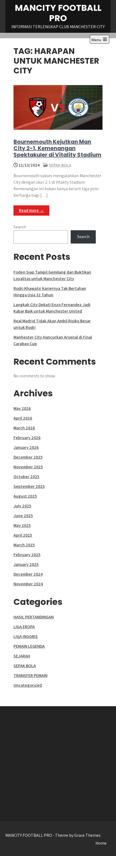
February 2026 (26, 437)
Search (19, 227)
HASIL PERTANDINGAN (33, 617)
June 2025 (23, 515)
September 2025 (29, 486)
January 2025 (26, 564)
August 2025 (25, 496)
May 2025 (22, 525)
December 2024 (28, 574)
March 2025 (24, 545)
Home (101, 843)
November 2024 (28, 584)
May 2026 (22, 408)
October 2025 (26, 476)
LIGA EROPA (24, 627)
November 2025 (28, 467)
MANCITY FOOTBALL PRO (58, 13)
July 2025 (22, 506)
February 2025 (26, 554)
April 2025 (22, 535)
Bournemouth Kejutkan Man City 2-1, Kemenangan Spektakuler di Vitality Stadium (57, 148)
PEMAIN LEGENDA (29, 646)
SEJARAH (21, 656)
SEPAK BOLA (60, 165)
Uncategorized (27, 685)
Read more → (31, 210)
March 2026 (24, 428)
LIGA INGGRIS (25, 636)
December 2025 (28, 457)
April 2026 (22, 418)
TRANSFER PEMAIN (30, 675)
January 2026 (26, 447)
